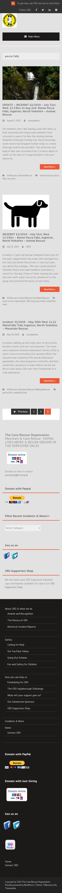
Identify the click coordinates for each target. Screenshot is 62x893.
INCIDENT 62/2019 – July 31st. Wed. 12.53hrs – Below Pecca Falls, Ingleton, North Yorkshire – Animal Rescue (27, 237)
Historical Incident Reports (21, 626)
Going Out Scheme (17, 657)
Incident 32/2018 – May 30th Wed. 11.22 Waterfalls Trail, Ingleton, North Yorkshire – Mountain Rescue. (29, 325)
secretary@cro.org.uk (16, 475)
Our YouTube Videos (18, 651)
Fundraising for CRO (17, 682)
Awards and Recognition (20, 613)
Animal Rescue (25, 175)
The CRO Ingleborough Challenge (25, 688)
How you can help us (16, 677)
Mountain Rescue (26, 389)
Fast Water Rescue (41, 298)
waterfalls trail (20, 392)
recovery (11, 178)
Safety (8, 639)
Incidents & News (14, 721)
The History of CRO (17, 620)
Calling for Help (15, 644)
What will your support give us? (24, 695)
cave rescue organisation (14, 301)
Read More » (49, 167)
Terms (8, 861)
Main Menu (34, 36)
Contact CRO (14, 732)
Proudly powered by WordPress (19, 885)
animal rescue (46, 175)
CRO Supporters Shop (18, 708)
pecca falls (41, 301)
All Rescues (12, 175)
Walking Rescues (42, 389)
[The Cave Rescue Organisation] (9, 20)
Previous (22, 411)
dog (33, 301)
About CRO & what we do (18, 608)
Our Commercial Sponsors (20, 701)
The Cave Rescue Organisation (36, 881)
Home (8, 727)
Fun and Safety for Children (22, 664)
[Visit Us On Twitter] (15, 555)
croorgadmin (34, 120)
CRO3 (28, 246)
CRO (28, 301)
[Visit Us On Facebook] (6, 555)
